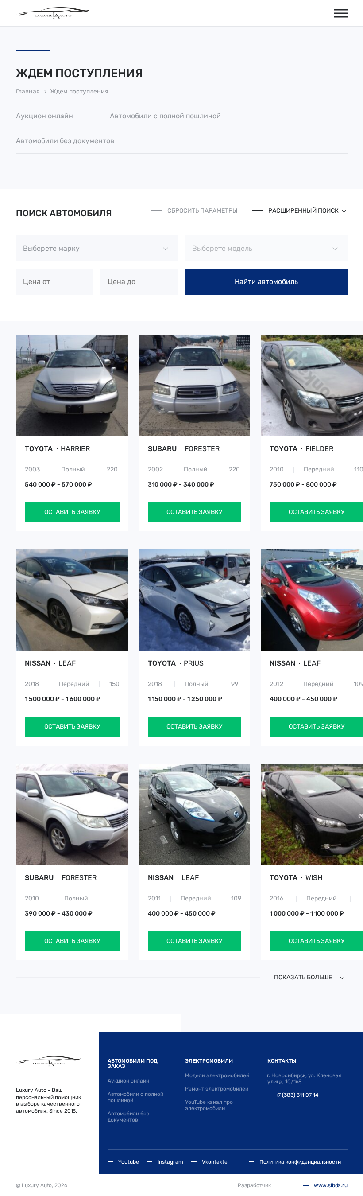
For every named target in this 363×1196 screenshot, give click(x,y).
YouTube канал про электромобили (209, 1105)
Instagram (170, 1162)
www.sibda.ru (331, 1185)
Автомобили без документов (65, 140)
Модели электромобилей (217, 1075)
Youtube (128, 1162)
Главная (28, 91)
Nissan (50, 663)
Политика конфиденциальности (300, 1162)
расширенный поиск (303, 210)
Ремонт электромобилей (216, 1089)
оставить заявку (72, 512)
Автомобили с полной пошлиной (165, 116)
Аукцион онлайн (44, 116)
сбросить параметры (202, 210)
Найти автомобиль (266, 281)
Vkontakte (215, 1162)
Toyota (57, 448)
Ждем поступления (79, 91)
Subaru (184, 448)
